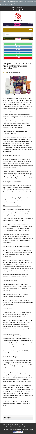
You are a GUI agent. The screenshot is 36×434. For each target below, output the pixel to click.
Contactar (28, 425)
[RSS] (22, 10)
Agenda (9, 418)
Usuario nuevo (20, 7)
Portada (26, 427)
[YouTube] (19, 10)
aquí (11, 4)
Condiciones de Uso (18, 427)
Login (13, 7)
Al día (5, 72)
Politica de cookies (19, 425)
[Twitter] (16, 10)
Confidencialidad (8, 427)
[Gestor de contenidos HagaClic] (18, 432)
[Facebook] (13, 10)
